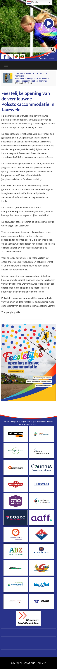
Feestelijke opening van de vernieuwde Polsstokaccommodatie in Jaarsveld (32, 79)
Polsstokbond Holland (32, 663)
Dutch (34, 2)
